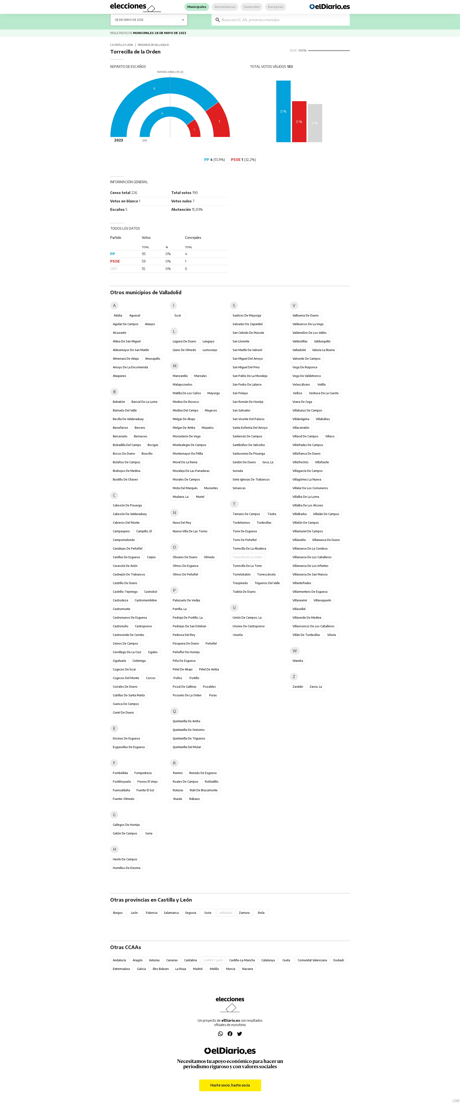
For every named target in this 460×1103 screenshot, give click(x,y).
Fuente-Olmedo (123, 799)
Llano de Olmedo (184, 350)
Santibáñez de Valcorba (249, 445)
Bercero (140, 427)
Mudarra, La (181, 497)
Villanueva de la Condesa (310, 548)
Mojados (208, 427)
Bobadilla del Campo (127, 445)
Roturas (178, 790)
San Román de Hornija (248, 402)
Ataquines (119, 376)
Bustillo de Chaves (125, 479)
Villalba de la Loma (306, 497)
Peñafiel (211, 643)
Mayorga (213, 393)
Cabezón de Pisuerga (127, 505)
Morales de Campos (186, 479)
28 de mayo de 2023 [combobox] (129, 20)
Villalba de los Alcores (308, 505)
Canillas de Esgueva (126, 557)
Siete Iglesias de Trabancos (251, 479)
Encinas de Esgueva (126, 738)
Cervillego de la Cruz (127, 652)
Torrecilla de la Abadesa (249, 548)
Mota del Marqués (185, 488)
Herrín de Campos (125, 859)
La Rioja (180, 969)
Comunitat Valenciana (312, 960)
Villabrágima (301, 419)
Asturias (154, 960)
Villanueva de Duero (326, 540)
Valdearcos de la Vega (308, 324)
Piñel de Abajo (183, 669)
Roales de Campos (185, 781)
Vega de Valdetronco (307, 376)
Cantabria (190, 960)
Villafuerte (322, 462)
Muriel (200, 497)
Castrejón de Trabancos (129, 574)
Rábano (194, 799)
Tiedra (271, 514)
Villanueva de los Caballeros (312, 557)
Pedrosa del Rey (184, 635)
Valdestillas (300, 341)
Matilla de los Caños (187, 393)
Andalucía (119, 960)
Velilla (321, 384)
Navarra (247, 969)
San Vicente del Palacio (248, 419)
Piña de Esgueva (184, 661)
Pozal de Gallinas (184, 686)
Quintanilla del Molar (187, 747)
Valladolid (299, 350)
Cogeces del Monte (126, 678)
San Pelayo (240, 393)
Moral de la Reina (185, 462)
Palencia (151, 913)
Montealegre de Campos (189, 445)
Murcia (230, 969)
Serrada (238, 471)
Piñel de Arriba (209, 669)
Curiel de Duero (123, 712)
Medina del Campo (185, 410)
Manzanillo (180, 376)
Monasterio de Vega (187, 436)
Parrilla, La (180, 609)
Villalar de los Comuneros (310, 488)
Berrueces (140, 436)
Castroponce (143, 626)
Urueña (238, 635)
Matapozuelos (182, 384)
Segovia (190, 913)
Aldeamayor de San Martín (131, 350)
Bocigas (153, 445)
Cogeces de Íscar (124, 669)
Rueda (177, 799)
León (134, 913)
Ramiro (178, 773)
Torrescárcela (266, 574)
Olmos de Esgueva (185, 566)
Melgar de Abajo (184, 419)
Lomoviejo (210, 350)
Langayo (208, 341)
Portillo (194, 678)
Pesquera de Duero (186, 643)
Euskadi (339, 960)
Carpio (151, 557)
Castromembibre (146, 600)
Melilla (214, 969)
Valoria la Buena (323, 350)
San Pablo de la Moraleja (250, 376)
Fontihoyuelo (122, 781)
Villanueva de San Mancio (310, 574)
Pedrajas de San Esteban (189, 626)
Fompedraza (143, 773)
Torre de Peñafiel (245, 540)
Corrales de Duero (125, 686)
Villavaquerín (322, 600)
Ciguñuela (119, 661)
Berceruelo (120, 436)
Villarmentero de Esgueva (310, 591)
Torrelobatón (242, 574)
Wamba (298, 661)
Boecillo (147, 453)
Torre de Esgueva (245, 531)
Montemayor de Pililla (188, 453)
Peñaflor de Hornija (186, 652)
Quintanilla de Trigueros (189, 738)
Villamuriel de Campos (308, 531)
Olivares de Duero (185, 557)
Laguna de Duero (184, 341)
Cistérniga (139, 661)
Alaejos (150, 324)
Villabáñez (323, 419)
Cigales (153, 652)
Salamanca (171, 913)
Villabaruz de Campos (307, 410)
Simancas (239, 488)
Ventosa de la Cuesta (324, 393)
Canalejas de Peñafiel (127, 548)
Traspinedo (240, 583)
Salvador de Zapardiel (248, 324)
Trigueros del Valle (267, 583)
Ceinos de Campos (125, 643)
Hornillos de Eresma (126, 868)
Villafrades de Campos (308, 445)
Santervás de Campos (247, 436)
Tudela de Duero (244, 591)
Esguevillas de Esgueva (129, 747)
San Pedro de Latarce (247, 384)
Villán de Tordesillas (306, 635)
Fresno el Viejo (148, 781)
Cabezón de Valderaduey (130, 514)
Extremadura (121, 969)
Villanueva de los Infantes (310, 566)
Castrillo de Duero (125, 583)
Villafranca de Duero (307, 453)
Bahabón (119, 402)
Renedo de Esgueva (203, 773)
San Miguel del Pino (246, 367)
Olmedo (209, 557)
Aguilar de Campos (125, 324)
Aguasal (134, 315)
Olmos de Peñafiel (185, 574)
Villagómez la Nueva (307, 479)
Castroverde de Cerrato (128, 635)
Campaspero (121, 531)
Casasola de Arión (125, 566)
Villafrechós (301, 462)
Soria (207, 913)
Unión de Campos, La (247, 617)
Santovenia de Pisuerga (249, 453)
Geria (148, 833)
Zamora (244, 913)
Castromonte (121, 609)
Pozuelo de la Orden (187, 695)
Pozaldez (209, 686)
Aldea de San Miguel (127, 341)
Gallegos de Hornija (126, 825)
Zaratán (298, 686)
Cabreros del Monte (126, 522)
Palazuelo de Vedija (186, 600)
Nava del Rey (182, 522)
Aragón (138, 960)
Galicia (141, 969)
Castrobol (150, 591)
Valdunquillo (322, 341)
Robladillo (211, 781)
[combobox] (284, 20)
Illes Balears (161, 969)
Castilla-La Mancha (242, 960)
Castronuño (120, 626)
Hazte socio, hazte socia (230, 1085)
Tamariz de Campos (246, 514)
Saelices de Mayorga (247, 315)
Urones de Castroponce (249, 626)
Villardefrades (302, 583)
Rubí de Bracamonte (204, 790)
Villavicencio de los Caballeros (313, 626)
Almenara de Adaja (126, 358)
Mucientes (211, 488)
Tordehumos (241, 522)
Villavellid (299, 609)
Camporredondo (124, 540)
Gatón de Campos (125, 833)
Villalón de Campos (306, 522)
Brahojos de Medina (126, 471)
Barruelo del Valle (125, 410)
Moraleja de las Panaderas (191, 471)
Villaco (329, 436)
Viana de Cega (302, 402)
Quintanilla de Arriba (186, 721)
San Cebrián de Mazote (248, 332)
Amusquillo (152, 358)
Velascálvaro (301, 384)
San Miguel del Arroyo (248, 358)
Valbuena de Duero (306, 315)
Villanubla (299, 540)
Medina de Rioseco (186, 402)
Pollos (177, 678)
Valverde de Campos (307, 358)
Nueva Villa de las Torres (190, 531)
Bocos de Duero (124, 453)
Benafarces (120, 427)
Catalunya (268, 960)
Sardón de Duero (244, 462)
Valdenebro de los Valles (310, 332)
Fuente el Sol (145, 790)
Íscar (178, 315)
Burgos (118, 913)
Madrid (197, 969)
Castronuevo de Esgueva (130, 617)
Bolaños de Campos (126, 462)
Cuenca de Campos (126, 704)
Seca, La (267, 462)
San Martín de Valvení (247, 350)
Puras (213, 695)
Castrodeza (120, 600)
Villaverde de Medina (307, 617)
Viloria (331, 635)
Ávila (261, 913)
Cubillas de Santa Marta (129, 695)
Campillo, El (144, 531)
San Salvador (241, 410)
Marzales (200, 376)
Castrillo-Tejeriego (125, 591)
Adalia (118, 315)
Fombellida (120, 773)
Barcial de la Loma (144, 402)
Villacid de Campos (305, 436)
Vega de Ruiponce (305, 367)
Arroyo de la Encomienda (130, 367)
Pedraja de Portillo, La (188, 617)
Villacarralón (301, 427)
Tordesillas (264, 522)
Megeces (211, 410)
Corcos (150, 678)
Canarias (172, 960)
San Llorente (241, 341)
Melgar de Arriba (184, 427)
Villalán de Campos (326, 514)
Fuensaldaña (121, 790)
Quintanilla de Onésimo (189, 730)
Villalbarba (300, 514)
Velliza (297, 393)
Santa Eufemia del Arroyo (250, 427)
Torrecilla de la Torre (247, 566)
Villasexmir (300, 600)
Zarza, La (316, 686)
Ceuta (286, 960)
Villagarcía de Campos (308, 471)
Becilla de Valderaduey (128, 419)
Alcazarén (119, 332)
